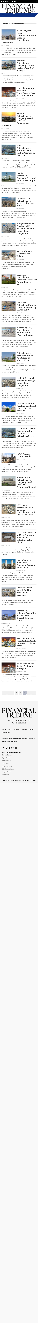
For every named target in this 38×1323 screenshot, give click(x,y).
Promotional (6, 732)
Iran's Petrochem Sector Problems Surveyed (25, 666)
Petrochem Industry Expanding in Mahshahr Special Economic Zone (26, 616)
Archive (8, 1)
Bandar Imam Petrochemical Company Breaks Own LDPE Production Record (26, 482)
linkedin (12, 1)
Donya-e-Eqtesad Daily (9, 755)
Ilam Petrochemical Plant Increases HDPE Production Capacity (26, 150)
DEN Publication (7, 766)
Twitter (15, 1)
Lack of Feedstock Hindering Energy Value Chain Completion (26, 382)
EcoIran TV (5, 774)
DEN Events (5, 763)
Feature (24, 729)
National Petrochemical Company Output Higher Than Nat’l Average (25, 66)
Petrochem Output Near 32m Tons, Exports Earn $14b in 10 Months (26, 92)
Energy (10, 729)
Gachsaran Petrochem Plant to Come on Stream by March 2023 (26, 306)
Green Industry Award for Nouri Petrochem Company (25, 591)
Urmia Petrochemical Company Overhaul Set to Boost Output (26, 177)
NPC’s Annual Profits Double (24, 455)
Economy (17, 729)
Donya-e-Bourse (6, 772)
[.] (3, 748)
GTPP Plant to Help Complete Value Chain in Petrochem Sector (26, 432)
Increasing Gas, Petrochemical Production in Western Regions (25, 331)
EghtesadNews (6, 760)
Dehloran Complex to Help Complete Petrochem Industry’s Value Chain (26, 538)
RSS (10, 1)
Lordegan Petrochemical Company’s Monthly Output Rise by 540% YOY (26, 280)
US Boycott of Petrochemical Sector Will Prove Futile (25, 202)
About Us (3, 1)
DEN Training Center (8, 769)
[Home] (18, 8)
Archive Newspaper (15, 738)
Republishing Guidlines (9, 741)
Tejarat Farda (6, 758)
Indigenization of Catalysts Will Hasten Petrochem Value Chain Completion (26, 229)
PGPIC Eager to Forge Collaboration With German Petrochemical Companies (19, 37)
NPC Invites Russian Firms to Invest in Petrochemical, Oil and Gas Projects (26, 510)
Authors (24, 738)
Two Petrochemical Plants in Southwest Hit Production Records (26, 407)
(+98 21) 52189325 (20, 723)
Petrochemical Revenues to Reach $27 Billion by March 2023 (26, 356)
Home (1, 1)
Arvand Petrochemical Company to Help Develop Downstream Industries (18, 120)
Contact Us (6, 1)
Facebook (17, 1)
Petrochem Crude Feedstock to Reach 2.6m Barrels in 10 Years (26, 642)
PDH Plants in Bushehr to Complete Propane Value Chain (26, 564)
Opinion (31, 729)
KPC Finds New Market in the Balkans (24, 253)
